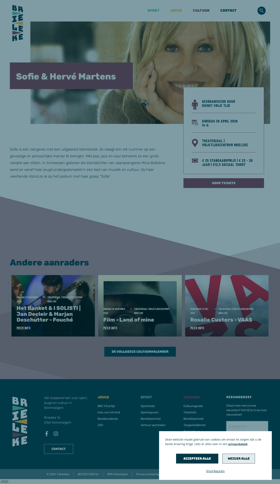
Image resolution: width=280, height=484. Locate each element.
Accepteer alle (197, 458)
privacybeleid (237, 444)
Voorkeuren (215, 471)
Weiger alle (239, 458)
